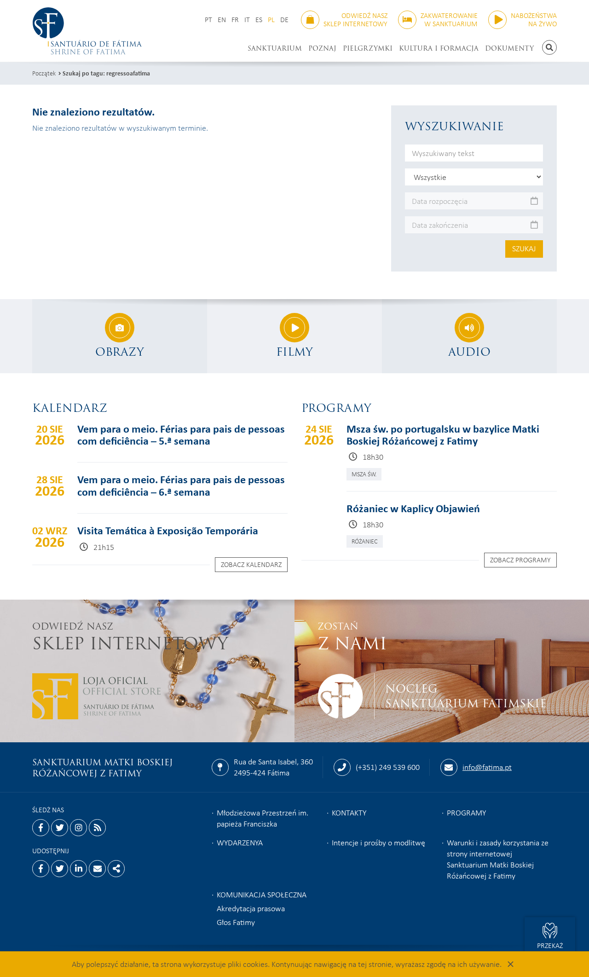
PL (271, 19)
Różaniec (365, 541)
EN (222, 19)
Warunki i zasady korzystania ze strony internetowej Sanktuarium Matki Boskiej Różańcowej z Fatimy (498, 859)
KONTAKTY (349, 812)
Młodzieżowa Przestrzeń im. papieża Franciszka (262, 818)
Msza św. (364, 473)
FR (235, 19)
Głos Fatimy (236, 921)
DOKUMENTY (509, 48)
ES (258, 19)
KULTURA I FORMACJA (439, 48)
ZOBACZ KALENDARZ (251, 564)
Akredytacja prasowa (251, 907)
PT (208, 19)
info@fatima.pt (487, 766)
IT (247, 19)
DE (284, 19)
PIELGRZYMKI (368, 48)
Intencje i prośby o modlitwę (378, 842)
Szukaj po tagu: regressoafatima (106, 73)
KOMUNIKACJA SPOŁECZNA (261, 894)
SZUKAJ (524, 248)
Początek (44, 73)
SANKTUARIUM (275, 48)
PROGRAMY (466, 812)
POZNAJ (322, 48)
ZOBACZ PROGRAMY (520, 560)
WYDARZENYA (240, 842)
